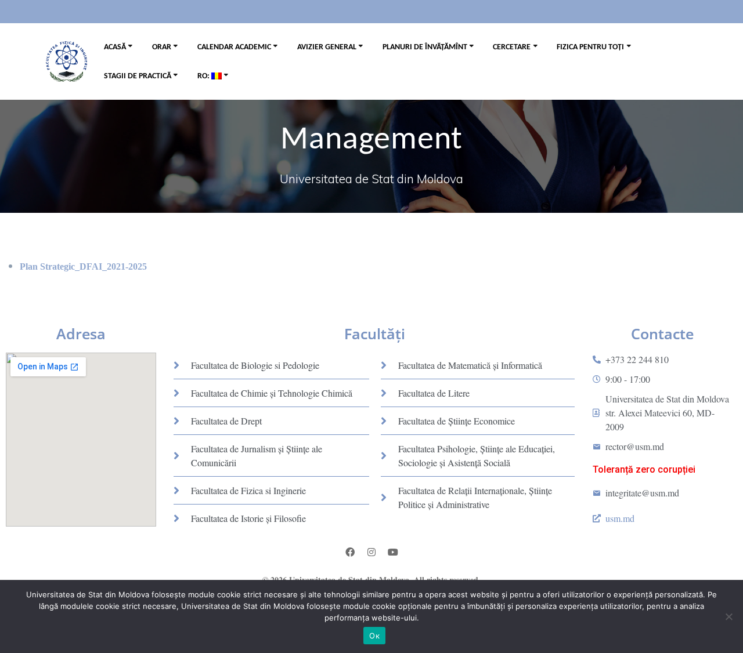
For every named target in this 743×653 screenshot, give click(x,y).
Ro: (204, 76)
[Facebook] (350, 552)
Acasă (115, 47)
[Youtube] (393, 552)
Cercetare (512, 47)
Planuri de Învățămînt (425, 47)
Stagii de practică (137, 76)
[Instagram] (371, 552)
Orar (161, 47)
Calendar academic (234, 47)
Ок (374, 635)
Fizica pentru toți (590, 47)
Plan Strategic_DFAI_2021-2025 (83, 266)
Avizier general (326, 47)
